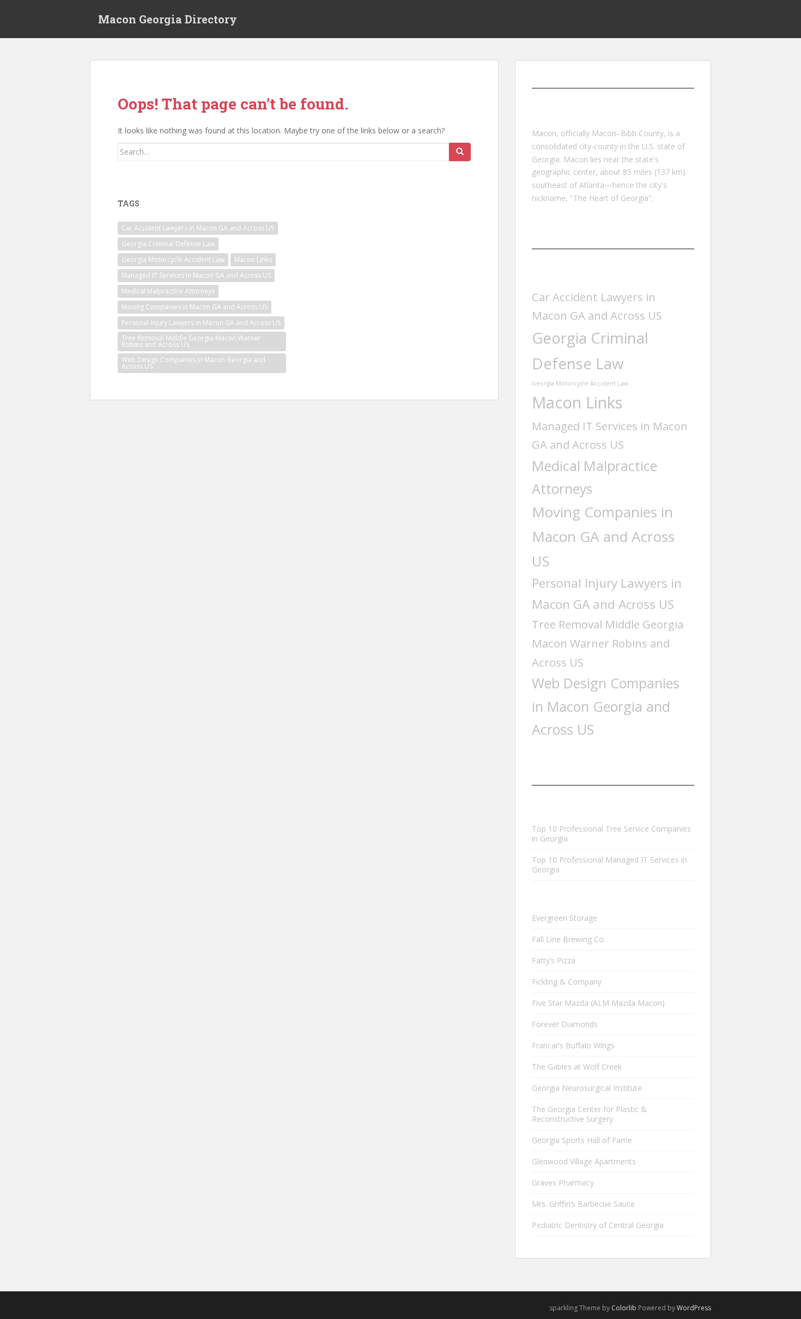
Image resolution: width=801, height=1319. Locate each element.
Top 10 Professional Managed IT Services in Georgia (609, 864)
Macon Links (253, 259)
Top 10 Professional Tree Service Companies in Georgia (611, 833)
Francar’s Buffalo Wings (573, 1045)
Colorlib (623, 1307)
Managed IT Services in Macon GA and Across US (196, 275)
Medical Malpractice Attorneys (168, 291)
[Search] (460, 152)
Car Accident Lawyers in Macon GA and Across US (198, 228)
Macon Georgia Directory (167, 19)
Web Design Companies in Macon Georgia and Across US (193, 363)
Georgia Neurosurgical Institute (587, 1088)
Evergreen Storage (564, 918)
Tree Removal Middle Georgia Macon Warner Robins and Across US (191, 341)
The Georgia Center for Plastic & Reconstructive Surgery (589, 1114)
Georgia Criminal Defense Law (168, 243)
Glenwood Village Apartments (584, 1161)
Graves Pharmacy (563, 1182)
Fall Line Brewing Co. (568, 939)
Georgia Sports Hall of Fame (582, 1140)
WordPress (694, 1307)
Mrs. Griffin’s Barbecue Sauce (583, 1204)
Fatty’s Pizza (553, 960)
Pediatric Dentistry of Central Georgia (598, 1225)
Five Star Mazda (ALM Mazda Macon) (598, 1003)
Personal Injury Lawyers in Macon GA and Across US (201, 322)
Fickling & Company (567, 981)
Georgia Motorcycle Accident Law (173, 259)
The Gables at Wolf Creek (577, 1066)
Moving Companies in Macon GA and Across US (195, 307)
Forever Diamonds (565, 1024)
